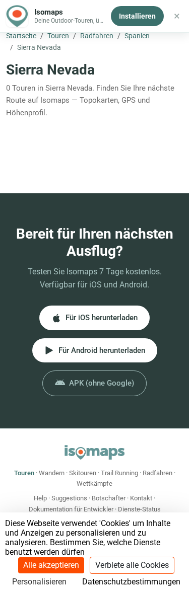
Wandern (52, 473)
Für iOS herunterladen (102, 317)
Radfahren (96, 36)
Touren (58, 36)
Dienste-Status (139, 509)
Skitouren (82, 473)
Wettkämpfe (94, 483)
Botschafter (108, 498)
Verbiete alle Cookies (132, 565)
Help (40, 498)
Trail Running (119, 473)
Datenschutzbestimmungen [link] (131, 581)
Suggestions (69, 498)
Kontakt (141, 498)
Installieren (137, 16)
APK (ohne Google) (101, 383)
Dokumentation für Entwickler (71, 509)
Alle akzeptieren (51, 565)
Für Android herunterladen (101, 350)
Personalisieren (39, 581)
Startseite (21, 36)
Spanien (137, 36)
